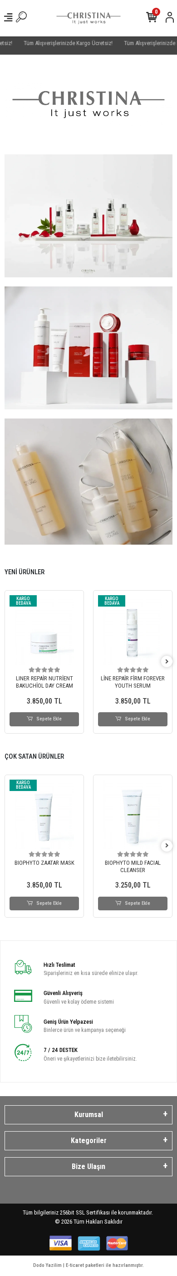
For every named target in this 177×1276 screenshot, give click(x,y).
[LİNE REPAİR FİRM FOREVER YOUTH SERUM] (132, 630)
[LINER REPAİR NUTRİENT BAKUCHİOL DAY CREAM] (44, 630)
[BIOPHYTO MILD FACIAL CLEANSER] (132, 814)
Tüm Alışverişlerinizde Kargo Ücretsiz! (61, 43)
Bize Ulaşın (88, 1166)
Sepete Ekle (49, 719)
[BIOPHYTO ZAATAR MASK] (44, 814)
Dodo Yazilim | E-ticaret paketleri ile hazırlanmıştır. (88, 1265)
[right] (167, 661)
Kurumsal (88, 1114)
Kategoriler (89, 1140)
